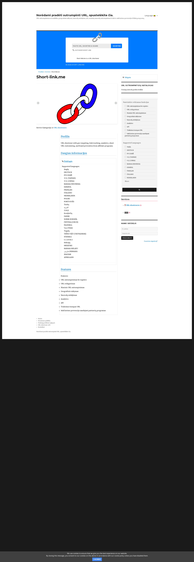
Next (116, 103)
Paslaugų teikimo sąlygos (46, 323)
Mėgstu (127, 77)
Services (47, 72)
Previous (38, 103)
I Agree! (97, 559)
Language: (149, 16)
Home (40, 319)
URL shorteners (60, 128)
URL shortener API (44, 325)
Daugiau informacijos (74, 153)
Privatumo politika (44, 321)
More (127, 181)
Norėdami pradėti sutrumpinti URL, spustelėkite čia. (74, 15)
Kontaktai (41, 327)
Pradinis (41, 72)
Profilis (65, 136)
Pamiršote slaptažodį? (151, 241)
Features (66, 269)
